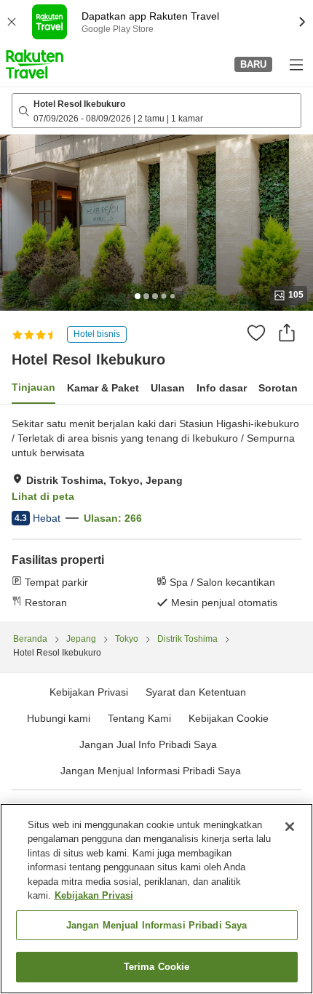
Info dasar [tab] (222, 388)
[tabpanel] (156, 513)
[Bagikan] (286, 332)
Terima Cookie (157, 966)
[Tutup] (290, 827)
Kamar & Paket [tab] (103, 388)
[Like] (256, 332)
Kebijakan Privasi (94, 895)
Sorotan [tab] (278, 388)
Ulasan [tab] (168, 388)
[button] (34, 64)
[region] (156, 898)
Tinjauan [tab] (33, 387)
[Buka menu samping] (295, 64)
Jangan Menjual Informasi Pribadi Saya (150, 770)
